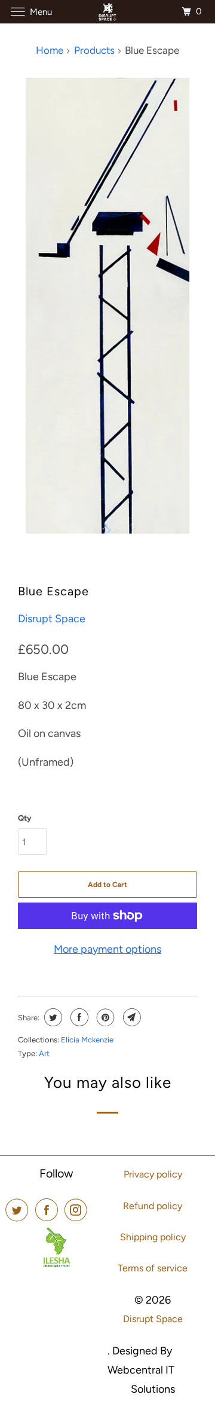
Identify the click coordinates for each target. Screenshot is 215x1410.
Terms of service (153, 1268)
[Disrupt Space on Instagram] (78, 1210)
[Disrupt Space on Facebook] (49, 1210)
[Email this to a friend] (130, 1017)
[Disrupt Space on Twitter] (19, 1210)
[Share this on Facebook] (77, 1017)
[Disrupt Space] (107, 11)
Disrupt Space (51, 618)
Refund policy (152, 1206)
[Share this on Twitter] (51, 1017)
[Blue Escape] (107, 306)
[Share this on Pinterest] (104, 1017)
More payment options (107, 949)
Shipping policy (153, 1237)
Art (44, 1053)
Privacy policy (153, 1174)
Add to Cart (107, 884)
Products (94, 50)
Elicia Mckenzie (87, 1039)
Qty (24, 817)
